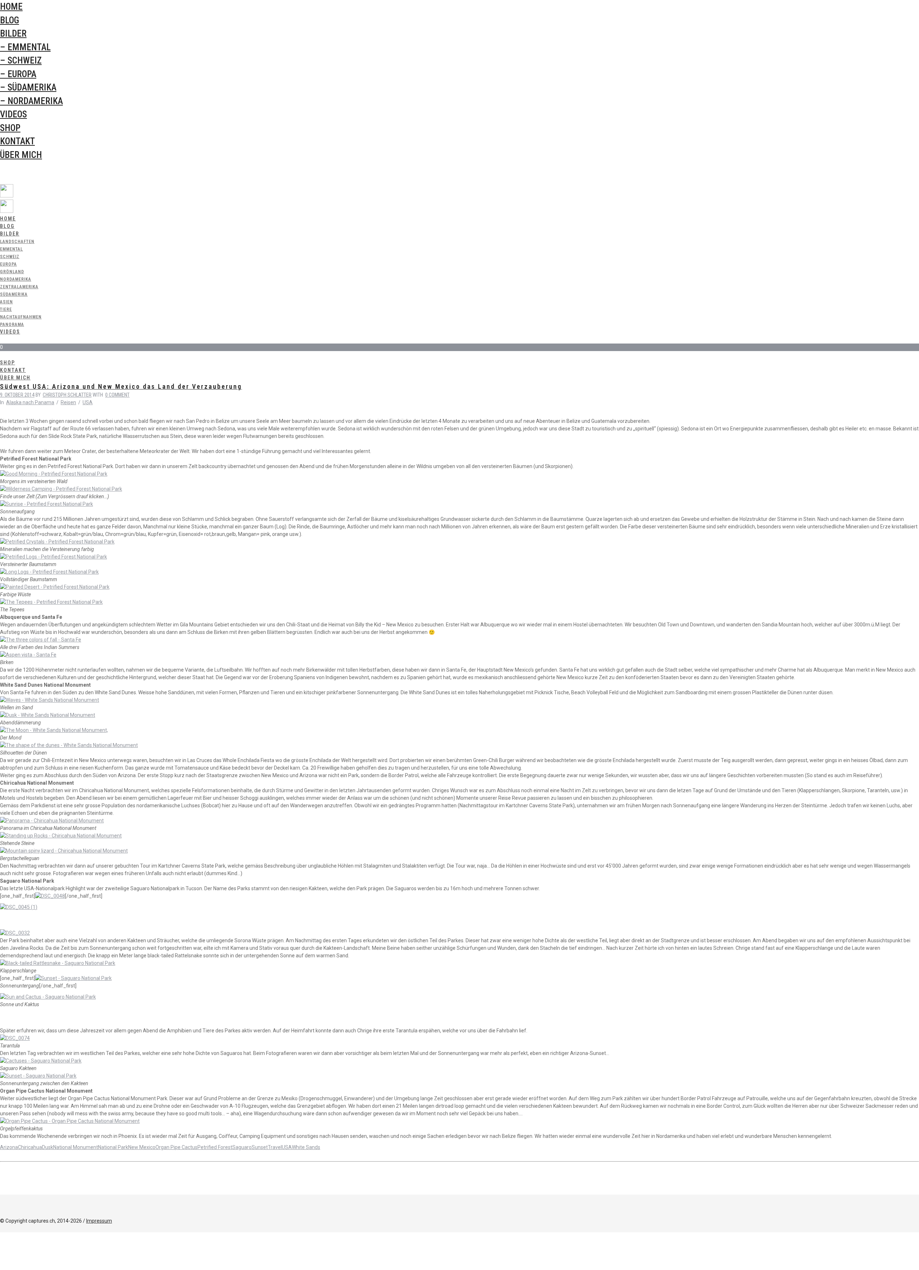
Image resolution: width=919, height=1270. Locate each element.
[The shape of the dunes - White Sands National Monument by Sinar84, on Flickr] (69, 745)
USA (88, 402)
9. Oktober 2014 (17, 395)
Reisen (68, 402)
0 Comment (117, 395)
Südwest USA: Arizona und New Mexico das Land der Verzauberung (121, 386)
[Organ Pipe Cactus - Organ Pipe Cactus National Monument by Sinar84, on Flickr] (70, 1121)
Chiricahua (30, 1147)
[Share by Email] (1, 1266)
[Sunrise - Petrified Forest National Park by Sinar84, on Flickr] (46, 504)
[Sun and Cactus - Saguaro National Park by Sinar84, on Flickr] (48, 997)
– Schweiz (21, 60)
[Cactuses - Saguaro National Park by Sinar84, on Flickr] (40, 1061)
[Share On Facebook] (1, 1236)
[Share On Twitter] (1, 1243)
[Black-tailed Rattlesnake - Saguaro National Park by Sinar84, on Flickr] (57, 963)
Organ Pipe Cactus (176, 1147)
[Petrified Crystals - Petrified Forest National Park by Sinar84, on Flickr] (57, 542)
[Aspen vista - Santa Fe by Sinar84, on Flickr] (28, 655)
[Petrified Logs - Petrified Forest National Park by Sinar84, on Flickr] (53, 557)
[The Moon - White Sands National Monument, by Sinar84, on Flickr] (54, 730)
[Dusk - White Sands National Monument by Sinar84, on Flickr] (47, 715)
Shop (10, 128)
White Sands (306, 1147)
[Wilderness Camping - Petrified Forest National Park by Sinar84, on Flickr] (61, 489)
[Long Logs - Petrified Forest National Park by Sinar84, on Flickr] (49, 572)
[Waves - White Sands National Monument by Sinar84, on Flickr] (49, 700)
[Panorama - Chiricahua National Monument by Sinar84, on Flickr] (52, 820)
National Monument (75, 1147)
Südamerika (14, 294)
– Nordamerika (31, 101)
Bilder (13, 33)
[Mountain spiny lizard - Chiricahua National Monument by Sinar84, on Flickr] (64, 851)
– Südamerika (28, 87)
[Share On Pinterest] (1, 1251)
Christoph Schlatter (67, 395)
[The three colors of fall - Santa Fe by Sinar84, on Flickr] (40, 640)
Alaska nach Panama (30, 402)
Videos (13, 114)
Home (11, 6)
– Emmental (25, 47)
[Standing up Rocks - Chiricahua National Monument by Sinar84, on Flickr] (61, 836)
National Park (113, 1147)
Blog (9, 20)
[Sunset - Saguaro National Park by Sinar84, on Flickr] (73, 978)
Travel (275, 1147)
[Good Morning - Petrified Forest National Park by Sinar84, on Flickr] (53, 474)
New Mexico (141, 1147)
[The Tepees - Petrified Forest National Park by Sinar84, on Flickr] (51, 602)
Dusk (47, 1147)
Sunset (260, 1147)
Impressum (99, 1221)
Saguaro (242, 1147)
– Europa (18, 74)
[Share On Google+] (1, 1258)
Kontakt (17, 141)
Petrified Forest (214, 1147)
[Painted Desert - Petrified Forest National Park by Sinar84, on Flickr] (54, 587)
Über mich (21, 155)
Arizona (9, 1147)
